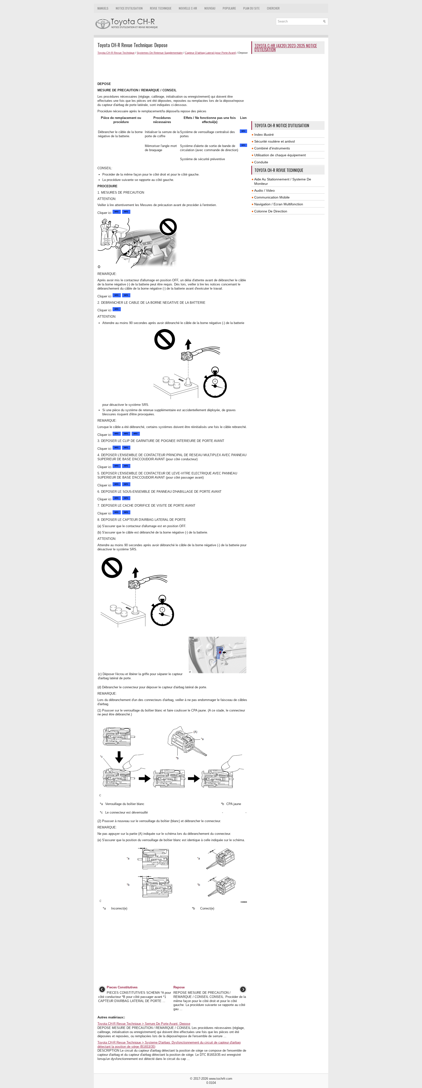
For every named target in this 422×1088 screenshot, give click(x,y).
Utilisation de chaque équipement (280, 155)
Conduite (261, 162)
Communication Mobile (272, 197)
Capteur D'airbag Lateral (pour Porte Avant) (210, 52)
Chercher (273, 8)
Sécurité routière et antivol (274, 141)
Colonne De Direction (270, 211)
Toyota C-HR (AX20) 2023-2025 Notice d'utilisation (285, 47)
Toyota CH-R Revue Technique (116, 52)
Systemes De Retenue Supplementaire (160, 52)
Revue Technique (160, 8)
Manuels (102, 8)
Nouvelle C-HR (188, 8)
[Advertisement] (172, 68)
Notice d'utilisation (129, 8)
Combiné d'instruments (272, 148)
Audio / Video (264, 190)
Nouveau (209, 8)
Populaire (229, 8)
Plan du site (251, 8)
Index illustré (264, 134)
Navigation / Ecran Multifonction (278, 204)
